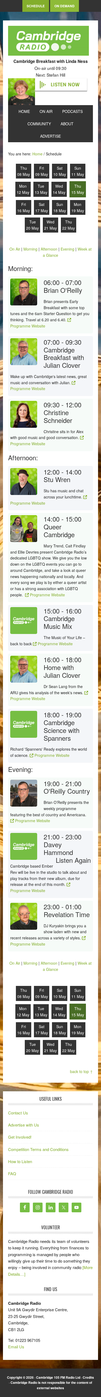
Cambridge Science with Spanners (61, 730)
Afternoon (49, 249)
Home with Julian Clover (62, 671)
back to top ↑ (81, 1071)
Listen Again (73, 860)
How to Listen (20, 1161)
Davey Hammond (58, 848)
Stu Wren (57, 479)
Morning (30, 249)
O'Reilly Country (67, 791)
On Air (14, 249)
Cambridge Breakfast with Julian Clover (64, 357)
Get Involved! (20, 1137)
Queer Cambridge (59, 530)
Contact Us (18, 1113)
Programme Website (27, 388)
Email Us (16, 1346)
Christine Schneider (58, 416)
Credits (88, 1377)
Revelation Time (67, 914)
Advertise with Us (23, 1125)
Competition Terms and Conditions (38, 1149)
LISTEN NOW (65, 84)
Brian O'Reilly (63, 290)
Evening (67, 249)
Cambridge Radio (48, 42)
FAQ (12, 1173)
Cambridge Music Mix (59, 622)
